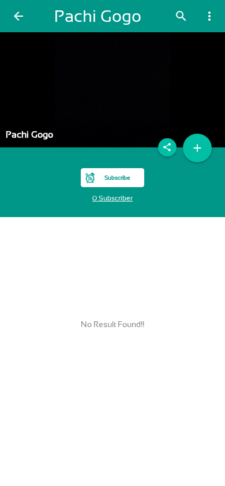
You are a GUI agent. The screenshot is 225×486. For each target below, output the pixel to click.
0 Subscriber (112, 198)
